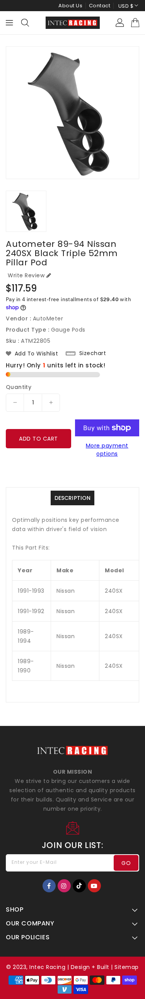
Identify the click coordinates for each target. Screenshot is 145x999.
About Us (70, 5)
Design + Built (90, 967)
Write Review (26, 275)
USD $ (126, 6)
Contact (100, 5)
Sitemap (126, 967)
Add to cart (38, 439)
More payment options (107, 450)
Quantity (18, 387)
